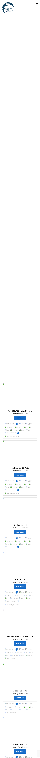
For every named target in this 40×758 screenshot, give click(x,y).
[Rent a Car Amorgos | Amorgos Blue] (8, 8)
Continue (20, 418)
